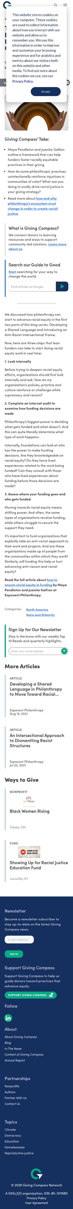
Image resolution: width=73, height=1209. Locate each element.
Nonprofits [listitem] (12, 1086)
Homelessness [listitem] (15, 1147)
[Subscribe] (64, 651)
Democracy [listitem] (13, 1135)
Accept (45, 91)
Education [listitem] (12, 1141)
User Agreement (36, 1203)
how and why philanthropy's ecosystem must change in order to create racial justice (33, 206)
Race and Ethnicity (40, 615)
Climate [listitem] (10, 1129)
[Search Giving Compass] (56, 5)
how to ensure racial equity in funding (31, 582)
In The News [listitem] (13, 1048)
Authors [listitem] (10, 1092)
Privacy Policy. (22, 81)
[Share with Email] (67, 83)
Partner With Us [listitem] (16, 1098)
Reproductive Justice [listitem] (19, 1153)
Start (12, 271)
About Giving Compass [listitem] (21, 1037)
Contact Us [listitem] (12, 1104)
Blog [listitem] (8, 1043)
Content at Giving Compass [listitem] (24, 1054)
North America (37, 609)
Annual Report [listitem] (15, 1060)
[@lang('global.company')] (7, 5)
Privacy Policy (36, 1198)
